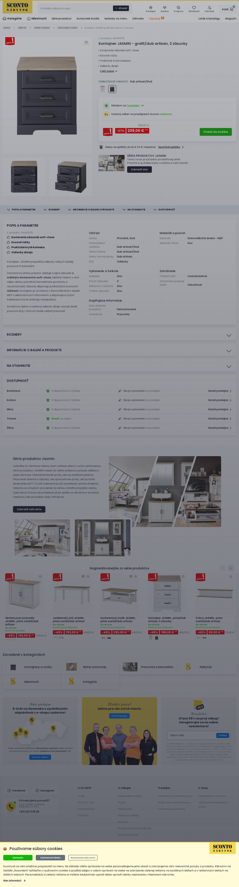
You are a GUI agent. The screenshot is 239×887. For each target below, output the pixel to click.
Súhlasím (18, 857)
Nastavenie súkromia (83, 857)
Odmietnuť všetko (50, 857)
